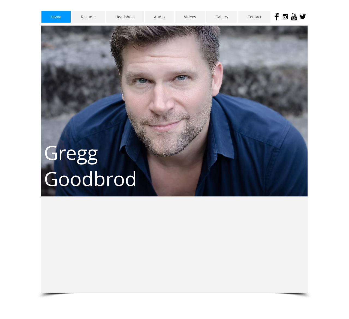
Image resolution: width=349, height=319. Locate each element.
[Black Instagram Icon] (285, 16)
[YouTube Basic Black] (294, 16)
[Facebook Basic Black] (276, 16)
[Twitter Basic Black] (302, 16)
